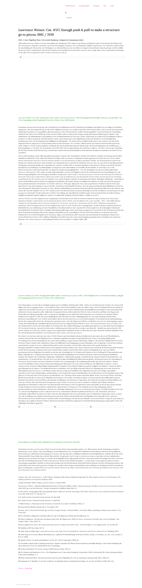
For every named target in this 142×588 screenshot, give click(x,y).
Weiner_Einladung (25, 568)
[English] (68, 17)
